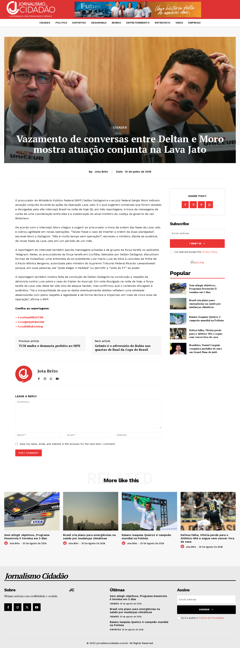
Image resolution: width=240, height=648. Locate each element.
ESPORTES (115, 629)
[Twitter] (193, 204)
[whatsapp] (51, 378)
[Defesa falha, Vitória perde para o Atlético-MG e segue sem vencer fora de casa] (178, 333)
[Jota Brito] (23, 374)
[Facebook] (185, 204)
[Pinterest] (201, 204)
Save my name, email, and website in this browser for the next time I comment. (67, 443)
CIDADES (120, 127)
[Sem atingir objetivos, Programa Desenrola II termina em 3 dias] (178, 288)
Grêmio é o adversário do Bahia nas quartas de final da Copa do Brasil (123, 347)
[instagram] (45, 378)
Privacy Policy (209, 252)
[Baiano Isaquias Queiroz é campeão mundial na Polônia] (178, 318)
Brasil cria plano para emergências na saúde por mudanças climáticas (205, 303)
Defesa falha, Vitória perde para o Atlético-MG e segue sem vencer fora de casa (205, 333)
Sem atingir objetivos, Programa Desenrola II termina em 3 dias (203, 289)
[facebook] (38, 378)
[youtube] (57, 378)
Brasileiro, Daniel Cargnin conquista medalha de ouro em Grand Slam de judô (205, 348)
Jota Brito (101, 171)
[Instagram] (17, 607)
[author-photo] (6, 543)
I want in (195, 243)
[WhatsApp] (209, 204)
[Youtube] (37, 607)
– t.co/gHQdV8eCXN (29, 322)
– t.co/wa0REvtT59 (29, 317)
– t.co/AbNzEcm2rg (29, 326)
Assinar (204, 609)
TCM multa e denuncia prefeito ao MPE (49, 346)
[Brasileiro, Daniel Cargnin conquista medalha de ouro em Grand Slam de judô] (178, 348)
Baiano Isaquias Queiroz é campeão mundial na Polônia (206, 318)
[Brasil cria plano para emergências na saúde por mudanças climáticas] (178, 303)
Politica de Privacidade (211, 618)
